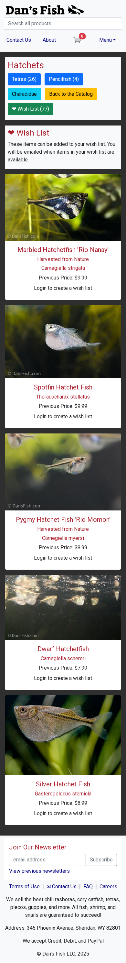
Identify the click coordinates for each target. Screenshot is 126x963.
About (49, 40)
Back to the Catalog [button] (71, 94)
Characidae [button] (24, 94)
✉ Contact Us (62, 886)
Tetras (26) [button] (24, 79)
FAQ (88, 886)
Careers (108, 886)
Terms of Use (24, 886)
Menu (105, 40)
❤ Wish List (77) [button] (30, 109)
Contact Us (18, 40)
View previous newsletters (39, 871)
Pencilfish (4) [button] (64, 79)
